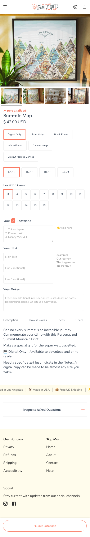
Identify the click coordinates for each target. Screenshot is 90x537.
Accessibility (12, 470)
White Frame (15, 145)
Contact (52, 462)
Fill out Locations (44, 526)
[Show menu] (6, 7)
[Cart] (84, 7)
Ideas (61, 320)
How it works (38, 320)
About (51, 455)
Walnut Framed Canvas (21, 156)
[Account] (75, 7)
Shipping (10, 462)
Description (10, 320)
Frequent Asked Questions (42, 409)
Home (50, 447)
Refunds (9, 455)
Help (50, 470)
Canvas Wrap (40, 145)
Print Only (38, 134)
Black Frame (61, 134)
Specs (79, 320)
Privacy (8, 447)
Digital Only (14, 134)
